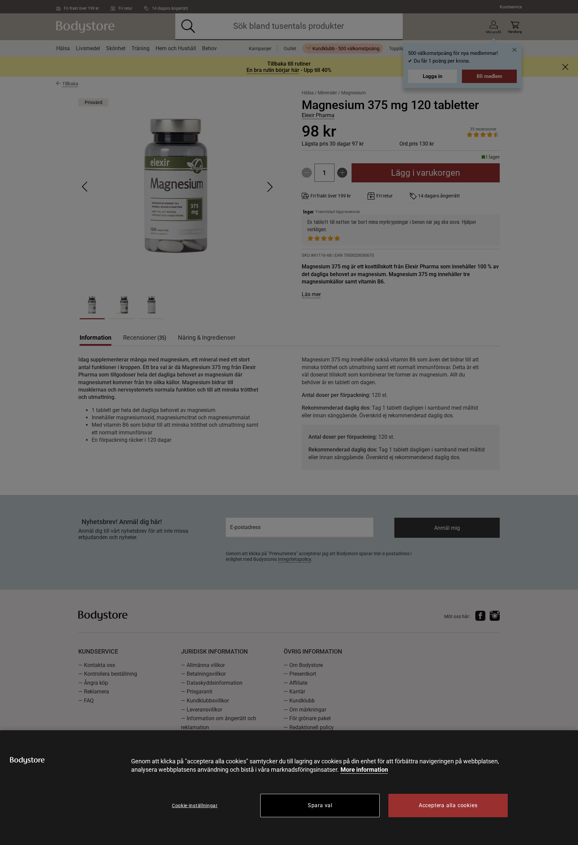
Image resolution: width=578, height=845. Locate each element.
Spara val (320, 805)
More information (364, 769)
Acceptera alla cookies (448, 805)
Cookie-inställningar (195, 805)
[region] (289, 787)
